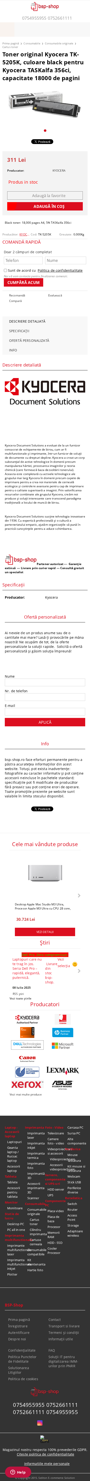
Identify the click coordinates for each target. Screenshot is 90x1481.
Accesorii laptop (13, 1168)
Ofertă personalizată (29, 340)
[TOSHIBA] (63, 1019)
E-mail (10, 705)
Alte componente (76, 1141)
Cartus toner (10, 47)
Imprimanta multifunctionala (15, 1237)
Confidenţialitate (22, 1350)
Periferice (73, 1149)
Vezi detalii (45, 932)
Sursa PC (73, 1133)
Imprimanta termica (36, 1155)
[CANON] (27, 1059)
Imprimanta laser (36, 1135)
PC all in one (16, 1230)
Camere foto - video (56, 1141)
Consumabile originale (59, 43)
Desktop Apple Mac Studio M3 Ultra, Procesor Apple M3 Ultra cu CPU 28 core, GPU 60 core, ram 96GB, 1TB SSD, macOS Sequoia (43, 906)
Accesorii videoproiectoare (57, 1167)
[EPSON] (27, 1072)
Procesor (54, 1227)
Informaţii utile (60, 1339)
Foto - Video (54, 1127)
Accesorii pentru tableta (13, 1192)
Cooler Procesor (54, 1250)
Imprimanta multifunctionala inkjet (16, 1264)
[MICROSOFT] (63, 1045)
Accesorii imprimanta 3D (35, 1187)
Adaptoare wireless (75, 1233)
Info (13, 350)
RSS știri (18, 994)
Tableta (11, 1176)
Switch (72, 1204)
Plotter (12, 1274)
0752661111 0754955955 (45, 1411)
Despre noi (17, 1339)
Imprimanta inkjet (36, 1145)
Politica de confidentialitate (60, 270)
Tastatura (74, 1160)
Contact (54, 1319)
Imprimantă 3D (36, 1175)
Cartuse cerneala (36, 1242)
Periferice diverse (74, 1190)
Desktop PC (15, 1224)
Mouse (72, 1155)
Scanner (33, 1198)
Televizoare (56, 1133)
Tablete (12, 1182)
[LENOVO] (27, 1032)
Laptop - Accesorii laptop (12, 1131)
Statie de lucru (12, 1216)
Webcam (73, 1176)
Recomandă (17, 295)
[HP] (63, 1032)
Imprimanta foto (36, 1165)
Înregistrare (18, 1326)
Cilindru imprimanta (37, 1232)
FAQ (51, 1350)
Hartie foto (35, 1270)
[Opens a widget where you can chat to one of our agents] (18, 1473)
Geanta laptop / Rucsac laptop (13, 1154)
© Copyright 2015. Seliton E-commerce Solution (45, 1478)
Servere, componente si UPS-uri (55, 1179)
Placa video (56, 1211)
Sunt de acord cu (45, 270)
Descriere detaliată (27, 321)
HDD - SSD (55, 1242)
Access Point (72, 1217)
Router (72, 1209)
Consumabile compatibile (36, 1252)
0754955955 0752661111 (47, 18)
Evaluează (55, 295)
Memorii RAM (54, 1234)
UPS (50, 1195)
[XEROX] (27, 1084)
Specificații (19, 331)
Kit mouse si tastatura (76, 1168)
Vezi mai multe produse (26, 1094)
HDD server (56, 1189)
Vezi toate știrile (20, 998)
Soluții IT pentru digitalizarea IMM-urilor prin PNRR (63, 1361)
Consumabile (32, 43)
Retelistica (73, 1198)
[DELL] (27, 1045)
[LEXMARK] (63, 1071)
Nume (10, 676)
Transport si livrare (64, 1326)
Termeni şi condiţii (63, 1332)
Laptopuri (14, 1142)
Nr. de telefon (16, 691)
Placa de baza (54, 1219)
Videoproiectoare (57, 1159)
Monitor (11, 1202)
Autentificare (19, 1332)
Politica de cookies (23, 1379)
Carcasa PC (75, 1127)
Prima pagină (10, 43)
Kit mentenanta (36, 1262)
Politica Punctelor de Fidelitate (22, 1359)
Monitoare (15, 1208)
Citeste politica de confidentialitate (45, 1454)
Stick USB (74, 1182)
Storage (73, 1225)
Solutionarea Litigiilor (18, 1370)
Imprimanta (34, 1127)
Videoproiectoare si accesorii (56, 1151)
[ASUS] (63, 1085)
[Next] (79, 895)
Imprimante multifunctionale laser (16, 1249)
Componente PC (55, 1203)
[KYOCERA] (27, 1019)
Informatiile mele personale (47, 1463)
